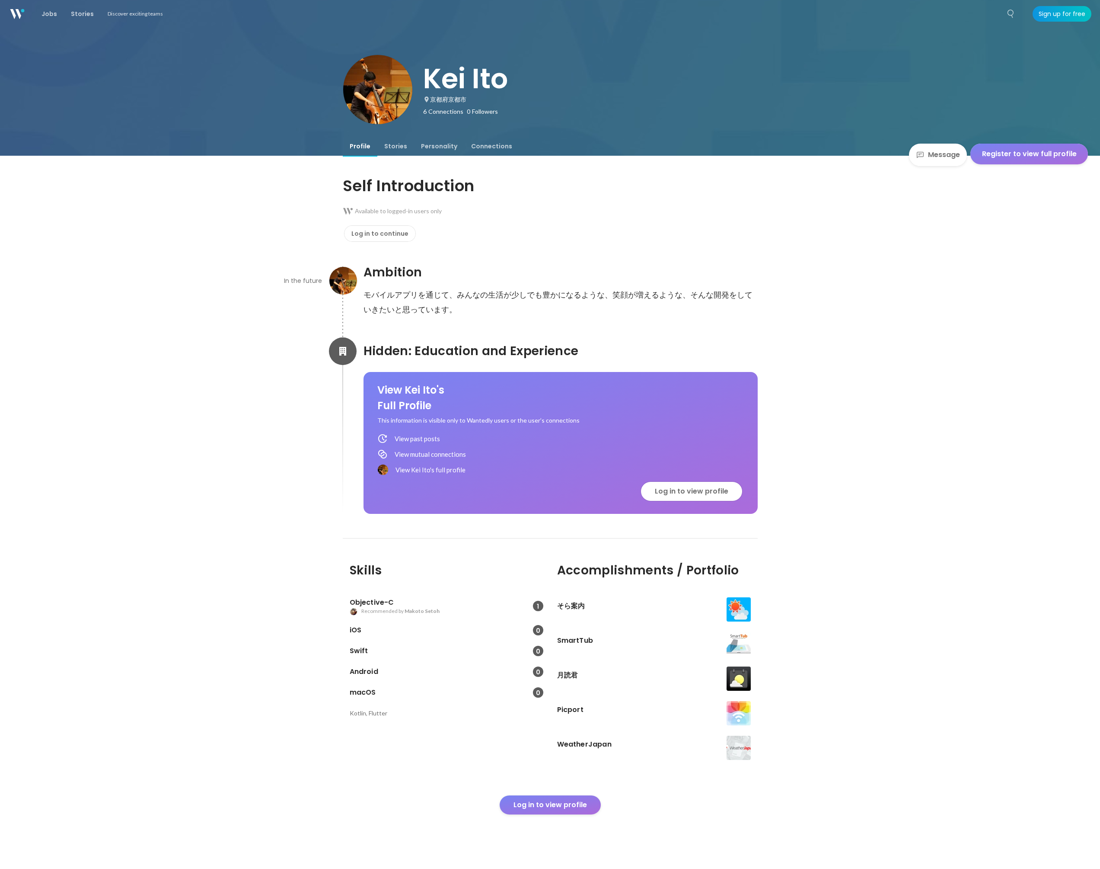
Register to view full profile (1029, 154)
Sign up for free (1062, 14)
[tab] (360, 146)
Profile (360, 146)
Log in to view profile (691, 491)
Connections (491, 146)
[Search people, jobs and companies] (1011, 13)
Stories (395, 146)
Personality (439, 146)
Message (944, 155)
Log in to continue (379, 233)
